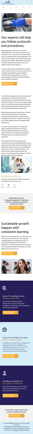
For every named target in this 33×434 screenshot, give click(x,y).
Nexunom (16, 431)
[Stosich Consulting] (7, 2)
